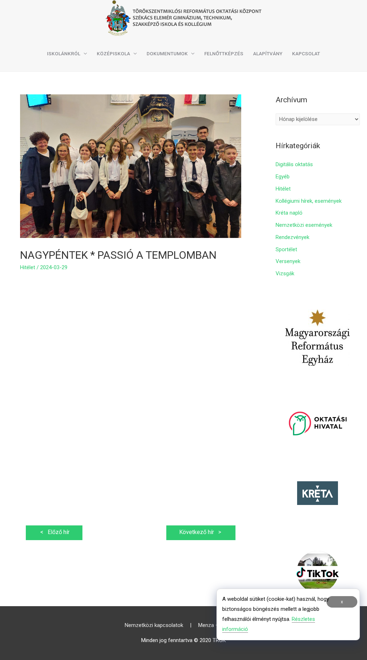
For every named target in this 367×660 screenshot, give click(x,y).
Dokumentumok (167, 53)
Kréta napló (289, 213)
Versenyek (288, 261)
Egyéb (283, 176)
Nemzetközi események (304, 225)
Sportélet (286, 249)
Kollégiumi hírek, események (309, 201)
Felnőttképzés (223, 53)
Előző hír (54, 532)
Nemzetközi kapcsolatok (154, 625)
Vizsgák (285, 273)
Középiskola (113, 53)
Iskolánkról (63, 53)
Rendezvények (292, 237)
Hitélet (27, 267)
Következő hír (201, 532)
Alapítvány (267, 53)
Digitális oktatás (294, 164)
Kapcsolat (306, 53)
